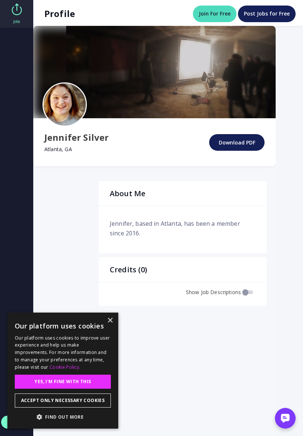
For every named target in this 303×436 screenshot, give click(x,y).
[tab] (16, 14)
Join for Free (215, 13)
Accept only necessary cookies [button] (63, 400)
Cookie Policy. (65, 367)
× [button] (110, 320)
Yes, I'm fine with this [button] (62, 381)
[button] (63, 416)
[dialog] (62, 371)
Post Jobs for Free (267, 13)
